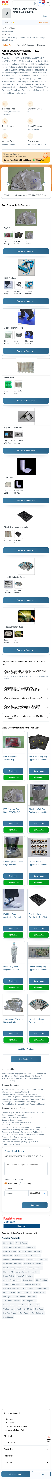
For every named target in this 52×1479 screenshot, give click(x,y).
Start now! (21, 1226)
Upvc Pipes (23, 1313)
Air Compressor (29, 1301)
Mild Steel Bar (41, 1280)
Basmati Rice (30, 1247)
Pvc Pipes (39, 1309)
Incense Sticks (8, 1305)
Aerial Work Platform (25, 1276)
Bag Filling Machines (11, 1288)
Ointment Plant (9, 1292)
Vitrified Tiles (8, 1309)
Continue (35, 1205)
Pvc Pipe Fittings (9, 1313)
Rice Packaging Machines (13, 1268)
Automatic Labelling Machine (27, 1272)
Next (44, 184)
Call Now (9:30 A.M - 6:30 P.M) (18, 160)
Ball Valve (32, 1297)
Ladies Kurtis (39, 1292)
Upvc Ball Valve (37, 1313)
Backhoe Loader (9, 1251)
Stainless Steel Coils (24, 1309)
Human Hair (8, 1243)
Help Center (10, 1419)
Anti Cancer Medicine (11, 1301)
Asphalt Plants (28, 1288)
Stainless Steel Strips (32, 1284)
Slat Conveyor (42, 1288)
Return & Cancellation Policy (16, 1426)
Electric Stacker (21, 1255)
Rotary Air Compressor (12, 1264)
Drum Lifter (7, 1255)
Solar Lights (22, 1305)
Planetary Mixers (24, 1292)
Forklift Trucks (21, 1243)
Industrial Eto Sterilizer (32, 1264)
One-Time (12, 1184)
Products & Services (25, 45)
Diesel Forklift (8, 1276)
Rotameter (31, 1260)
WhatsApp (40, 160)
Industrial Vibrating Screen (13, 1260)
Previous (8, 184)
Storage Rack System (11, 1280)
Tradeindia (5, 1233)
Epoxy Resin (28, 1280)
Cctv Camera (20, 1297)
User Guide (9, 1423)
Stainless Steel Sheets (11, 1284)
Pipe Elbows (8, 1317)
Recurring (27, 1184)
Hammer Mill (8, 1272)
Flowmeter (42, 1260)
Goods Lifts (34, 1305)
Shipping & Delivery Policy (15, 1430)
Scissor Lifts (35, 1255)
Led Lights (7, 1297)
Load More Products (26, 1049)
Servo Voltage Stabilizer (12, 1247)
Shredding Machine (33, 1268)
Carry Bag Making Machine (29, 1251)
